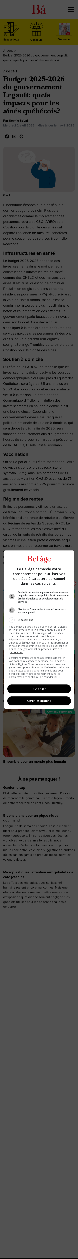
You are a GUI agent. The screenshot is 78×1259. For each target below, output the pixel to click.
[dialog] (39, 629)
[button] (39, 620)
